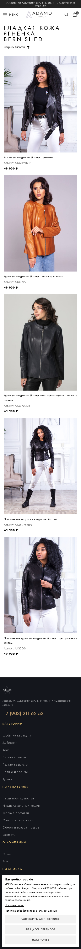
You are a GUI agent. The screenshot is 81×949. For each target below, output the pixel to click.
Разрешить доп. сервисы (40, 919)
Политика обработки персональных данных (31, 911)
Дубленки (9, 743)
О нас (7, 854)
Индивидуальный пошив (21, 806)
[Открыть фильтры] (28, 47)
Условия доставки (15, 813)
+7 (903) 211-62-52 (22, 713)
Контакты (9, 835)
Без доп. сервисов (40, 929)
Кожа (6, 750)
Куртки (7, 779)
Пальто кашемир (15, 764)
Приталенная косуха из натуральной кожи (30, 519)
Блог (5, 861)
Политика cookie (14, 905)
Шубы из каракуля (16, 735)
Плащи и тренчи (15, 772)
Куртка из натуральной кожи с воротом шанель (33, 276)
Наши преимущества (18, 798)
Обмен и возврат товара (20, 827)
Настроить (40, 940)
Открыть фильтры (14, 47)
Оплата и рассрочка (18, 820)
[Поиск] (66, 14)
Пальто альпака (14, 757)
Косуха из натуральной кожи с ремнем (28, 157)
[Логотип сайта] (40, 14)
